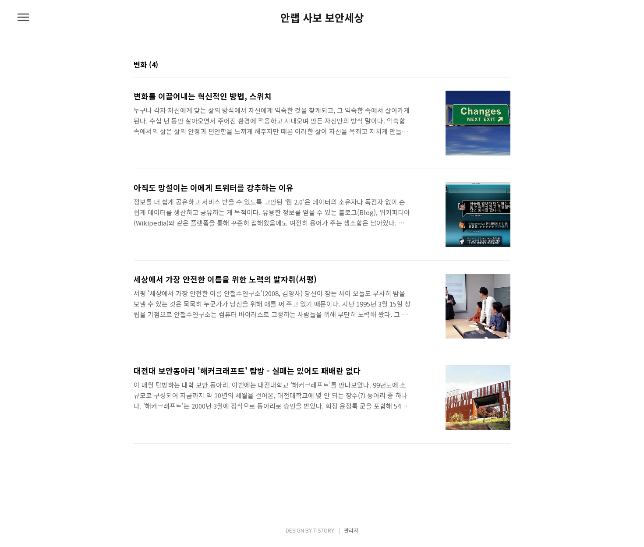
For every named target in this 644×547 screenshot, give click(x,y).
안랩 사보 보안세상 (322, 17)
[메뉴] (23, 17)
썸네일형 (493, 65)
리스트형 (505, 65)
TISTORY (323, 530)
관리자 (351, 530)
